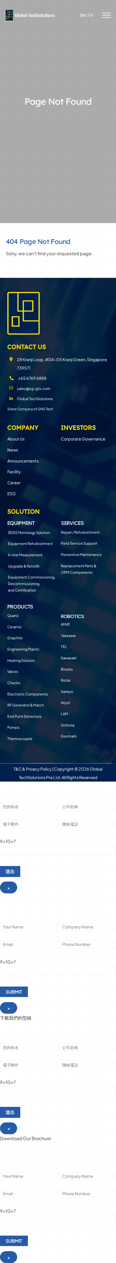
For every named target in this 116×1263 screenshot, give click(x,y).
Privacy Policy (39, 768)
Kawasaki (69, 658)
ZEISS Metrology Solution (29, 532)
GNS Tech (45, 409)
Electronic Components (27, 694)
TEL (64, 646)
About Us (15, 438)
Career (14, 482)
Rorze (65, 680)
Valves (12, 671)
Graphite (15, 638)
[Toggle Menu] (106, 15)
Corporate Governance (83, 438)
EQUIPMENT (21, 523)
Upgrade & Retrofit (23, 566)
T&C (18, 768)
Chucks (13, 682)
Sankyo (67, 691)
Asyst (65, 702)
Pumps (13, 727)
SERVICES (72, 523)
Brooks (67, 669)
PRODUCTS (20, 606)
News (12, 449)
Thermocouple (19, 738)
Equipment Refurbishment (30, 543)
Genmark (69, 736)
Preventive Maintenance (81, 554)
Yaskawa (68, 635)
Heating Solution (21, 660)
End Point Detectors (24, 716)
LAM (64, 714)
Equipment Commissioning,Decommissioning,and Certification (31, 583)
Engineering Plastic (23, 649)
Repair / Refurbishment (80, 532)
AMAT (65, 624)
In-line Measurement (25, 555)
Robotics (72, 616)
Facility (14, 471)
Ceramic (14, 627)
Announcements (23, 460)
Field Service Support (79, 543)
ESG (11, 493)
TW (90, 15)
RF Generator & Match (25, 705)
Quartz (13, 615)
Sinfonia (67, 725)
